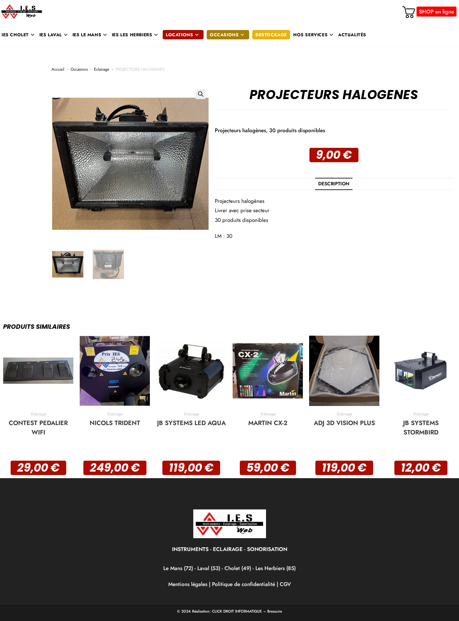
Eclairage (101, 69)
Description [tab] (333, 183)
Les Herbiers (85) (275, 568)
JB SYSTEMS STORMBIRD (421, 427)
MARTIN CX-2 (268, 423)
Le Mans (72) (178, 568)
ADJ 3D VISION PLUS (344, 423)
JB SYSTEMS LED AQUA (191, 423)
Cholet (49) (239, 568)
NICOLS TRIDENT (115, 423)
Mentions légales (187, 584)
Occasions (79, 69)
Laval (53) (208, 568)
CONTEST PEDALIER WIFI (38, 427)
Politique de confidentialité (243, 584)
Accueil (58, 69)
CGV (285, 584)
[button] (200, 94)
